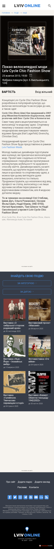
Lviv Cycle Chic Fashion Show (30, 217)
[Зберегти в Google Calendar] (29, 75)
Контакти (34, 487)
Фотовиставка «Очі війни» (39, 360)
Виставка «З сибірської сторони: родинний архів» (14, 325)
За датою (25, 291)
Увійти (38, 512)
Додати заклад (42, 482)
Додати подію (25, 482)
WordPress (31, 512)
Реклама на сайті (27, 266)
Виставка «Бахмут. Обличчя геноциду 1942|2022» (38, 398)
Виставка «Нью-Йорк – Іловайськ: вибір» (13, 362)
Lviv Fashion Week (12, 147)
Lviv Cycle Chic (9, 217)
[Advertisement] (27, 245)
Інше (25, 13)
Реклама (22, 487)
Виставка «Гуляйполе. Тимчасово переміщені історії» (13, 399)
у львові (28, 219)
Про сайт (10, 482)
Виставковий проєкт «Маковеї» (39, 324)
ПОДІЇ (16, 13)
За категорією (25, 283)
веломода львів (15, 219)
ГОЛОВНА (6, 13)
